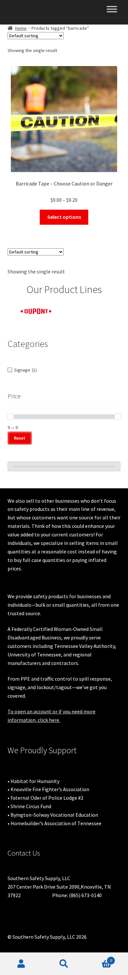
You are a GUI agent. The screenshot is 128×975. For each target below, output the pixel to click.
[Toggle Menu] (112, 9)
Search (64, 964)
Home (21, 28)
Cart (98, 958)
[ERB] (93, 309)
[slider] (10, 416)
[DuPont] (36, 311)
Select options (64, 217)
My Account (21, 964)
